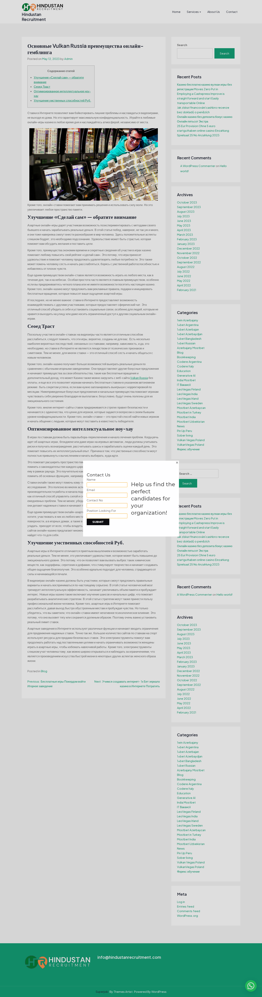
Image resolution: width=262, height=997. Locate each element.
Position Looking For (101, 510)
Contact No (95, 500)
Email (91, 490)
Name (91, 479)
